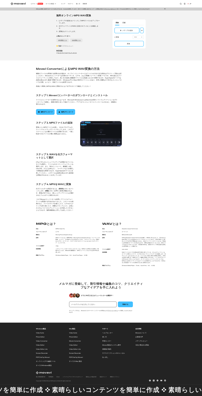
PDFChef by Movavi (43, 357)
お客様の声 (139, 337)
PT (68, 53)
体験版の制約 (106, 349)
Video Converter (42, 341)
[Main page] (18, 4)
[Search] (181, 4)
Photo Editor (40, 337)
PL (72, 53)
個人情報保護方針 (40, 377)
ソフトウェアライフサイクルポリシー (73, 377)
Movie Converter (75, 341)
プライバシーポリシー (110, 9)
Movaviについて (141, 333)
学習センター (106, 341)
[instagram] (154, 381)
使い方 (104, 337)
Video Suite (40, 333)
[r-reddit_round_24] (165, 381)
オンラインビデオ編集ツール (45, 361)
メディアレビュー (141, 341)
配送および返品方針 (91, 377)
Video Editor (40, 345)
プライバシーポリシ (112, 310)
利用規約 (51, 377)
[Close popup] (165, 9)
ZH (76, 53)
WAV (135, 37)
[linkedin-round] (157, 381)
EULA (57, 377)
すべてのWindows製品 (44, 365)
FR (63, 53)
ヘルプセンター (107, 333)
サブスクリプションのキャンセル (113, 353)
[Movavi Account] (184, 4)
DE (61, 53)
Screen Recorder (42, 353)
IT (64, 53)
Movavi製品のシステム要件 (111, 345)
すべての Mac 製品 (75, 361)
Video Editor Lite (42, 349)
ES (66, 53)
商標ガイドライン (114, 377)
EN (58, 53)
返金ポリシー (103, 377)
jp (190, 4)
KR (74, 53)
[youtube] (161, 381)
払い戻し (105, 357)
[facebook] (150, 381)
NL (70, 53)
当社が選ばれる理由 (142, 345)
